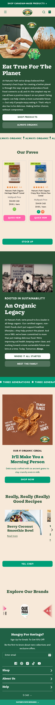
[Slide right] (52, 530)
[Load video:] (27, 278)
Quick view (14, 218)
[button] (44, 12)
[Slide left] (3, 530)
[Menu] (5, 12)
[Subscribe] (50, 655)
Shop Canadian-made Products (26, 4)
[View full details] (14, 173)
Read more (12, 536)
